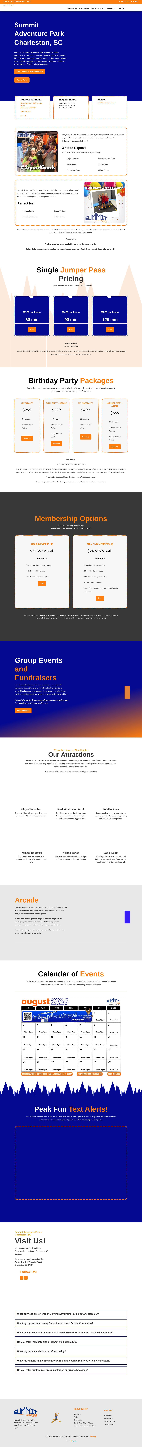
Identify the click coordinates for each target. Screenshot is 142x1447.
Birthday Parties (109, 1421)
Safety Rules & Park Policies (83, 1423)
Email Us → (24, 116)
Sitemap (93, 1436)
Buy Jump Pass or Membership (30, 72)
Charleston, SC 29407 (27, 108)
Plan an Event (23, 710)
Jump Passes (72, 9)
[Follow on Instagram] (26, 1278)
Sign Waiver (78, 1420)
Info (120, 9)
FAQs (76, 1417)
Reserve (27, 438)
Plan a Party (22, 80)
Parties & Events (97, 9)
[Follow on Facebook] (21, 1278)
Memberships (84, 9)
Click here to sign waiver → (107, 103)
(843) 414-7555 (25, 112)
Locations (110, 9)
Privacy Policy (78, 1426)
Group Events (108, 1424)
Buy (32, 330)
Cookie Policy (91, 1426)
